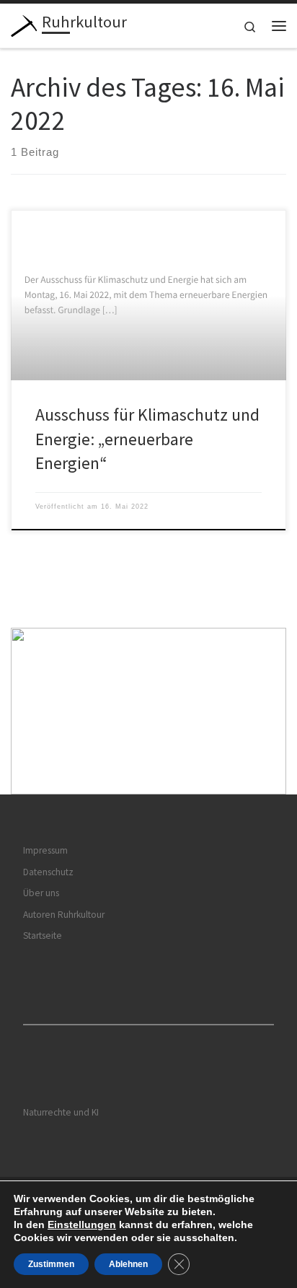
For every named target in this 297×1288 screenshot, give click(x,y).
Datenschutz (48, 872)
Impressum (45, 850)
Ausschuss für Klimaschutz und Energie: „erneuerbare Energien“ (147, 438)
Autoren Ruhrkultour (64, 914)
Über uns (41, 893)
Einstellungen (82, 1224)
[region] (148, 711)
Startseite (42, 935)
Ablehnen (128, 1264)
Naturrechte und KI (61, 1112)
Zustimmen (51, 1264)
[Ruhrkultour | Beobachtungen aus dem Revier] (24, 24)
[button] (148, 711)
